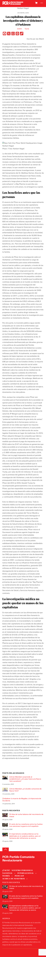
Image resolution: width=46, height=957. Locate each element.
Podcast (19, 876)
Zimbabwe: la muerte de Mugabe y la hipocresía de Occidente (21, 800)
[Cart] (36, 3)
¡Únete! (6, 870)
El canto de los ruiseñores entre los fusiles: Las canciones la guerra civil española (26, 825)
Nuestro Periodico (22, 870)
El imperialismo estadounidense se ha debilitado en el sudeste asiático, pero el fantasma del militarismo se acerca (25, 836)
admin (19, 29)
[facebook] (9, 864)
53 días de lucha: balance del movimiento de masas (26, 815)
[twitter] (4, 864)
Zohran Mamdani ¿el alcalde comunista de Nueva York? (25, 790)
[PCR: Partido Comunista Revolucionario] (13, 4)
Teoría (27, 29)
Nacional (7, 873)
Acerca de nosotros (13, 879)
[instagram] (15, 864)
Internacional (25, 873)
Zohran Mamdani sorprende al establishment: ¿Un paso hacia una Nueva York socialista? (25, 779)
